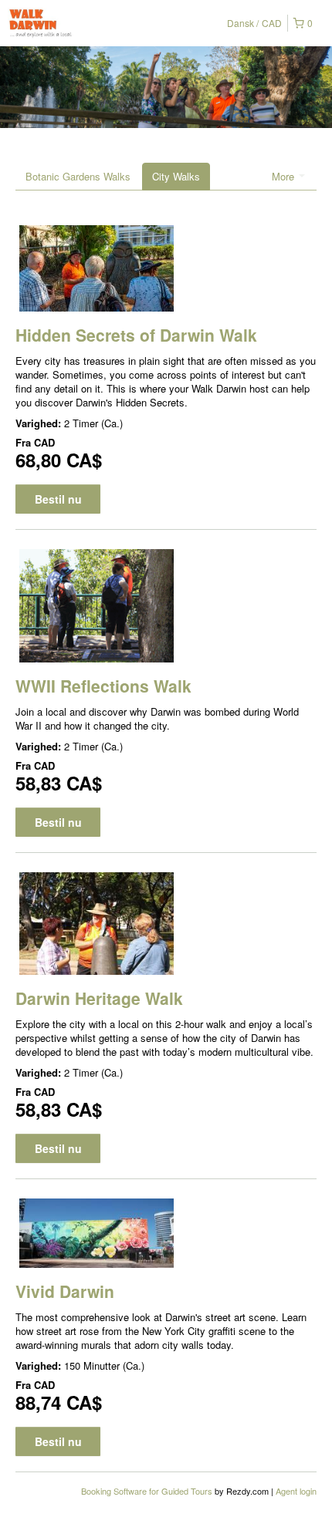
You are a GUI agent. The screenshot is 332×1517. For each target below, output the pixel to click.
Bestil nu (58, 499)
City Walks (176, 176)
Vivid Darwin (64, 1291)
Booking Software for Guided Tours (148, 1491)
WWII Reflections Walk (103, 685)
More (284, 176)
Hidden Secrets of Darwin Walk (136, 334)
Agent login (296, 1491)
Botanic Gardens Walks (77, 176)
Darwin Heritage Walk (99, 998)
